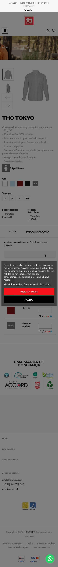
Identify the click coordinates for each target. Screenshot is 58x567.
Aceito (29, 299)
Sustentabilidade (28, 3)
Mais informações (13, 284)
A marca (13, 3)
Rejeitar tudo (29, 291)
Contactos (43, 3)
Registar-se (29, 6)
